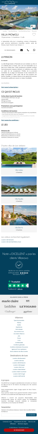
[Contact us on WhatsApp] (34, 50)
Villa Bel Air (19, 228)
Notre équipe (19, 329)
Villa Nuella (19, 199)
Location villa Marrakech (19, 358)
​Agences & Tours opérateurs (19, 349)
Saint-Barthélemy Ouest (24, 31)
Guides (19, 325)
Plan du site (31, 421)
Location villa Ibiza (19, 360)
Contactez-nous (7, 421)
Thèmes (19, 322)
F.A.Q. (19, 340)
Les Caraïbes (4, 31)
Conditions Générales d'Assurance (19, 347)
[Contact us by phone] (28, 50)
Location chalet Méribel (19, 369)
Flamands (34, 31)
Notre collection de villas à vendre (19, 351)
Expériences (19, 327)
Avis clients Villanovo (19, 334)
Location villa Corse (19, 367)
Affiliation (13, 424)
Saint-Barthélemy (12, 31)
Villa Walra (19, 170)
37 (34, 26)
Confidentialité (19, 342)
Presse (19, 338)
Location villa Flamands (7, 240)
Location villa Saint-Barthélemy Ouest (11, 242)
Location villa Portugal (19, 374)
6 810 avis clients (13, 273)
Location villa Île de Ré (19, 376)
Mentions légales (23, 424)
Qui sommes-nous (19, 331)
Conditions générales (19, 345)
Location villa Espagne (19, 365)
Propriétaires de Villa (20, 421)
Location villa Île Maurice (19, 363)
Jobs (19, 336)
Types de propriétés (19, 320)
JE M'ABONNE (31, 415)
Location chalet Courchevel (19, 371)
